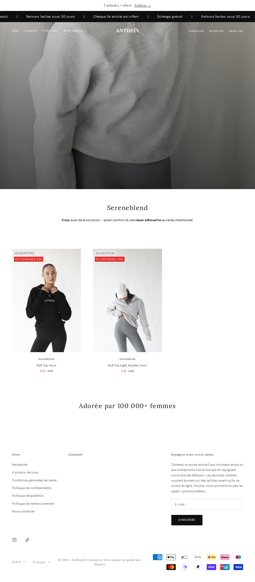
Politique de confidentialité (31, 488)
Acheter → (142, 5)
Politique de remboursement (33, 503)
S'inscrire (187, 520)
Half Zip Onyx (46, 365)
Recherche (19, 464)
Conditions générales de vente (34, 480)
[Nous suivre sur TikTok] (27, 539)
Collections (50, 30)
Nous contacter (23, 511)
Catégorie (31, 30)
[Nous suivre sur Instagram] (14, 539)
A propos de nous (25, 472)
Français (39, 562)
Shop (15, 30)
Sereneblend (47, 359)
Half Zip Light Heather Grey (127, 365)
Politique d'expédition (27, 496)
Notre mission (73, 30)
